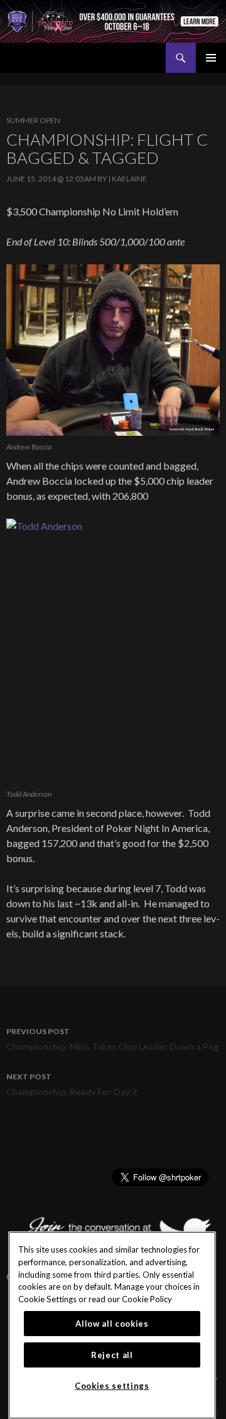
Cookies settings (112, 1386)
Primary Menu (211, 58)
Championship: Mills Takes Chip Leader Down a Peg (112, 1039)
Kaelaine (129, 178)
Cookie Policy (147, 1299)
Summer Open (33, 120)
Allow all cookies (111, 1324)
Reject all (112, 1355)
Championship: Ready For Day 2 (71, 1084)
